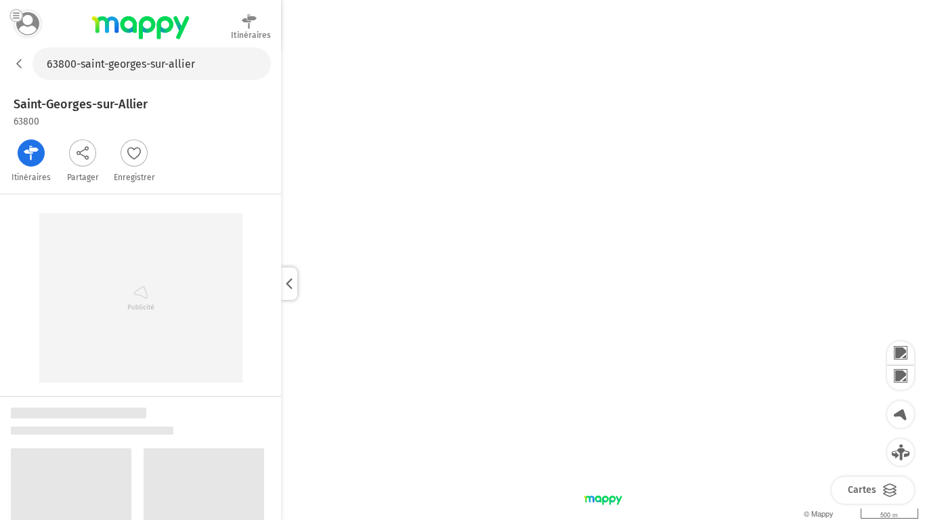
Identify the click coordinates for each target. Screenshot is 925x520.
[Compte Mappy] (28, 24)
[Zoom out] (900, 378)
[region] (603, 283)
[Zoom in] (900, 353)
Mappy (140, 40)
